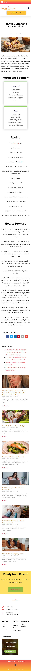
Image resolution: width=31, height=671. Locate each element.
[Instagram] (19, 669)
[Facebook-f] (12, 669)
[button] (28, 8)
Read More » (5, 406)
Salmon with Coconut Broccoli (15, 360)
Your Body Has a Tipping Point (12, 554)
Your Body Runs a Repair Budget (16, 357)
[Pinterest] (15, 669)
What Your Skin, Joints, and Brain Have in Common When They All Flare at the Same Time (16, 352)
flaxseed (16, 143)
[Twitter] (8, 669)
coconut (19, 162)
